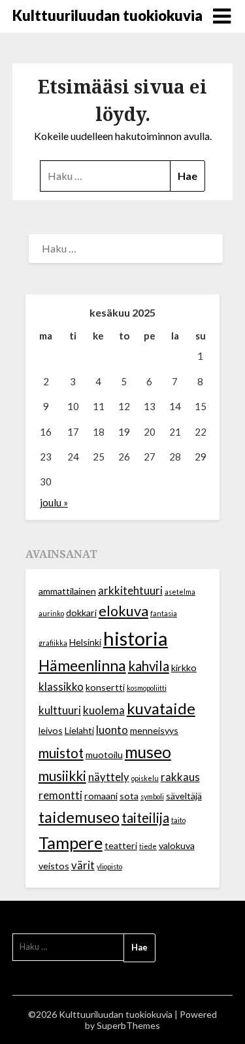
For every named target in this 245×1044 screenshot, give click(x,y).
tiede (148, 846)
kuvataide (161, 708)
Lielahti (79, 730)
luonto (112, 730)
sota (129, 795)
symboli (152, 796)
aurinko (51, 613)
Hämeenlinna (82, 665)
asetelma (180, 591)
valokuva (177, 845)
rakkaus (180, 777)
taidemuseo (79, 817)
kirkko (184, 667)
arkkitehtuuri (130, 590)
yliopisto (109, 866)
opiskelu (145, 778)
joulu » (54, 502)
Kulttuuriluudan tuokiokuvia (107, 15)
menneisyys (154, 730)
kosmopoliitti (147, 688)
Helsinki (85, 642)
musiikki (62, 776)
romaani (101, 795)
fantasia (163, 613)
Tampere (71, 842)
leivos (51, 730)
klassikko (61, 686)
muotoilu (104, 754)
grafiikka (53, 642)
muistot (61, 753)
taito (178, 820)
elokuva (123, 610)
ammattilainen (67, 591)
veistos (54, 865)
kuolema (104, 710)
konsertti (105, 687)
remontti (60, 795)
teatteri (121, 845)
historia (135, 638)
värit (83, 865)
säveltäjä (184, 795)
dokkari (81, 612)
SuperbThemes (128, 1025)
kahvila (148, 666)
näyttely (108, 777)
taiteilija (145, 818)
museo (148, 751)
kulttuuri (60, 710)
